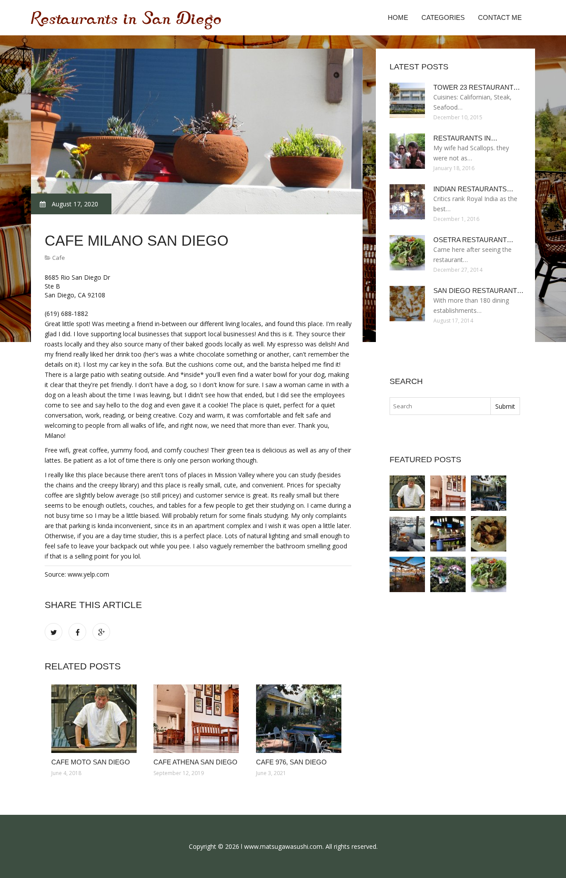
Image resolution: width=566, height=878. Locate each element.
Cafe (58, 258)
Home (398, 17)
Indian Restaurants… (473, 189)
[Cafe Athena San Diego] (197, 718)
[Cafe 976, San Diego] (300, 718)
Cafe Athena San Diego (195, 762)
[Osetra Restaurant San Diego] (488, 574)
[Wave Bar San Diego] (407, 533)
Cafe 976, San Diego (291, 762)
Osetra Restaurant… (473, 239)
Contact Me (500, 17)
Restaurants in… (465, 138)
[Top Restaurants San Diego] (448, 574)
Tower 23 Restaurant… (476, 87)
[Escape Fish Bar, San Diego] (488, 533)
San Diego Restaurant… (478, 290)
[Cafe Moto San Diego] (95, 718)
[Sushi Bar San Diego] (448, 533)
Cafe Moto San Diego (90, 762)
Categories (443, 17)
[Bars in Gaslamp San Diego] (407, 574)
